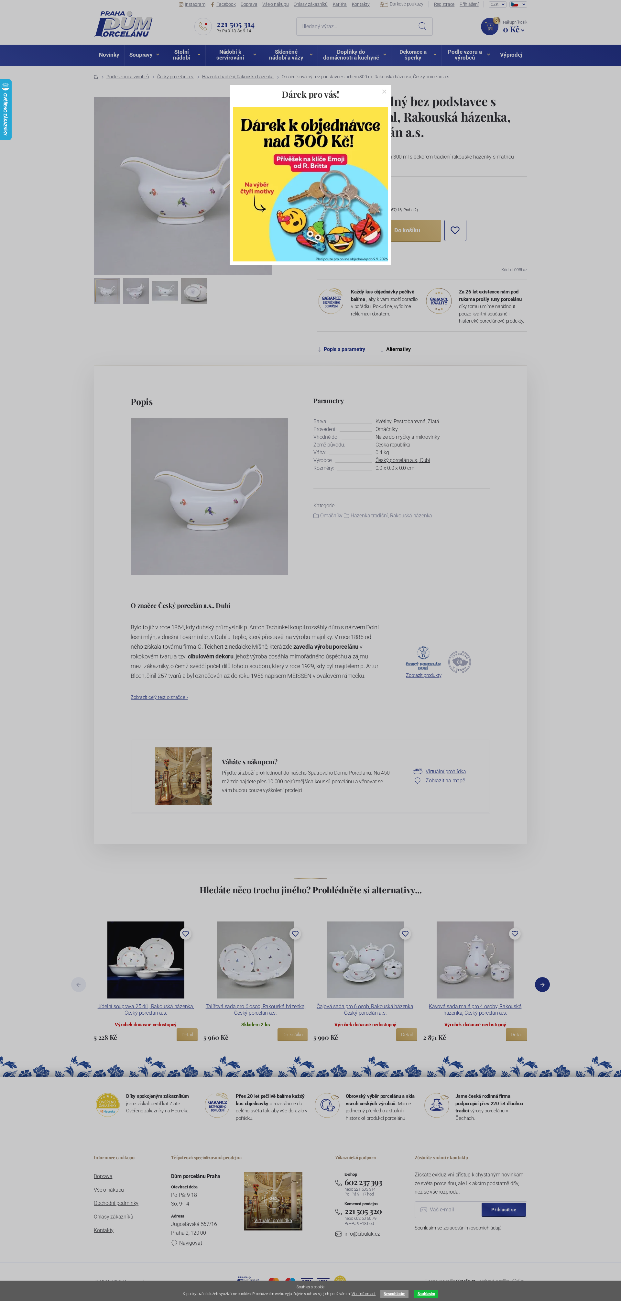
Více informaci (363, 1294)
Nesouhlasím (394, 1294)
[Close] (384, 91)
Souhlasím (426, 1294)
